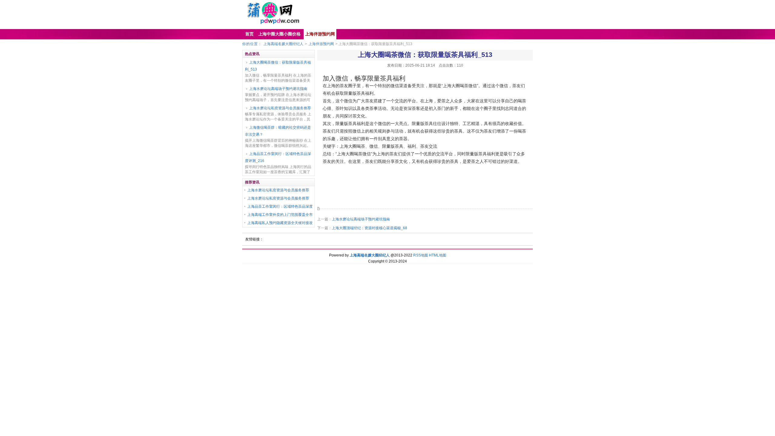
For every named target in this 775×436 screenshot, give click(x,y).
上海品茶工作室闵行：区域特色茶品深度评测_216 (278, 157)
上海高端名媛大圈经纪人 (283, 44)
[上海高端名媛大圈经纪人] (270, 23)
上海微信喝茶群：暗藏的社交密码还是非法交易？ (278, 131)
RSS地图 (420, 255)
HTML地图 (437, 255)
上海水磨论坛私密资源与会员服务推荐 (280, 108)
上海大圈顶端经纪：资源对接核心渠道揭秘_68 (369, 228)
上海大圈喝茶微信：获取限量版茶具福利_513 (278, 65)
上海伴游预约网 (321, 44)
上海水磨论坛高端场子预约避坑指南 (278, 89)
